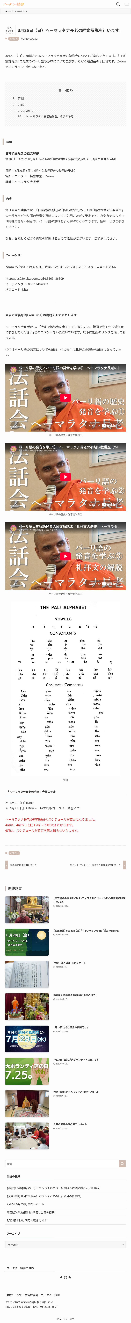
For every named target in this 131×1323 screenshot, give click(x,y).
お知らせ (13, 38)
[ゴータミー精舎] (13, 4)
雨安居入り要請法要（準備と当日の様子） (31, 1212)
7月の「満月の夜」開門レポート (25, 1204)
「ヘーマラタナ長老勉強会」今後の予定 (49, 116)
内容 (21, 104)
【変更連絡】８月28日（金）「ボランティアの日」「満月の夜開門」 (44, 1196)
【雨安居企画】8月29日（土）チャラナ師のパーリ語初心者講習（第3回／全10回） (54, 1188)
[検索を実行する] (122, 1163)
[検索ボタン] (118, 4)
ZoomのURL (26, 111)
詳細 (21, 98)
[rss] (70, 1277)
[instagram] (65, 1277)
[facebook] (61, 1277)
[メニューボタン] (126, 4)
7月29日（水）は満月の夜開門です (27, 1220)
